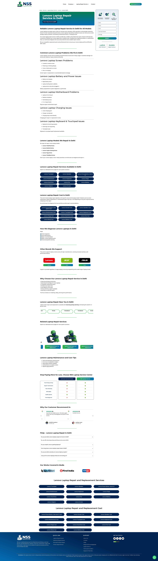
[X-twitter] (120, 538)
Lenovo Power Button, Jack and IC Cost (49, 208)
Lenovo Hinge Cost (49, 216)
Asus (85, 265)
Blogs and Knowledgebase (90, 544)
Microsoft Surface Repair (59, 542)
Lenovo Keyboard (66, 178)
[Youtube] (123, 538)
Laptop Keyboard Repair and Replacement (49, 347)
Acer (67, 265)
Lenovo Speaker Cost (85, 207)
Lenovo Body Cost (48, 219)
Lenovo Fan (67, 182)
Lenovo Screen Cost (67, 207)
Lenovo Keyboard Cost (85, 212)
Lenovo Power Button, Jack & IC (85, 174)
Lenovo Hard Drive (49, 182)
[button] (93, 416)
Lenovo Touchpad (48, 174)
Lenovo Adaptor (49, 186)
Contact (85, 540)
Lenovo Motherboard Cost (49, 212)
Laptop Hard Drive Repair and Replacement (84, 347)
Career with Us (87, 546)
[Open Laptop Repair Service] (88, 4)
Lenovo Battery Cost (67, 219)
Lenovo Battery (85, 182)
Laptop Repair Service (52, 10)
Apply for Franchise (88, 550)
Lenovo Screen (67, 186)
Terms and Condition (88, 548)
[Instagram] (117, 538)
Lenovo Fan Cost (85, 216)
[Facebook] (114, 538)
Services (45, 10)
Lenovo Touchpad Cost (67, 212)
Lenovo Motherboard (48, 178)
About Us (86, 538)
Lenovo (59, 10)
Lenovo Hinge (85, 178)
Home (41, 10)
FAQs (85, 542)
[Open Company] (73, 4)
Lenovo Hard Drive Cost (67, 216)
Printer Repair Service (58, 544)
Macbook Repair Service (59, 540)
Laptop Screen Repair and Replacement (67, 347)
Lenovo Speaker (67, 174)
